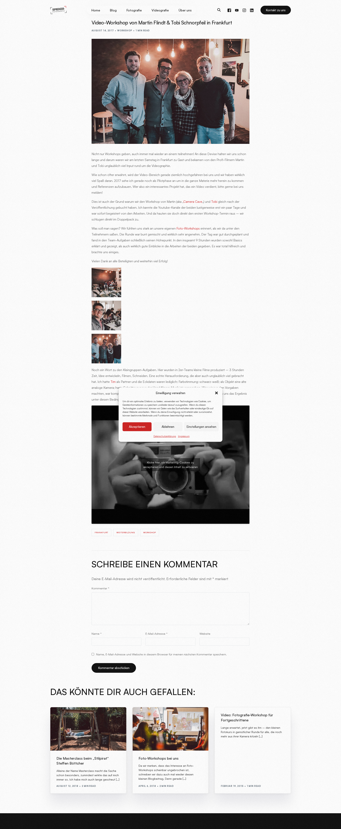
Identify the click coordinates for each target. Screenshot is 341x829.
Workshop (124, 30)
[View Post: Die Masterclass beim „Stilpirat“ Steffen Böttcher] (88, 728)
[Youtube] (237, 10)
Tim (113, 382)
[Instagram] (244, 10)
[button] (216, 393)
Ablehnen (168, 426)
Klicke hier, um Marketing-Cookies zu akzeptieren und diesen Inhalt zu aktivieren (170, 465)
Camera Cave (192, 202)
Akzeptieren (137, 426)
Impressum (184, 436)
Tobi (214, 202)
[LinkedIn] (252, 10)
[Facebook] (229, 10)
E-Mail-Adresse (156, 633)
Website (205, 633)
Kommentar (100, 588)
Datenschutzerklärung (165, 436)
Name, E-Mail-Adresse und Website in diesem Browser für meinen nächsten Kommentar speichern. (161, 654)
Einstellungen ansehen (201, 426)
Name (97, 633)
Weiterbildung (125, 532)
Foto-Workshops (188, 228)
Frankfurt (101, 532)
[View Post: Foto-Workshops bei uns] (171, 728)
